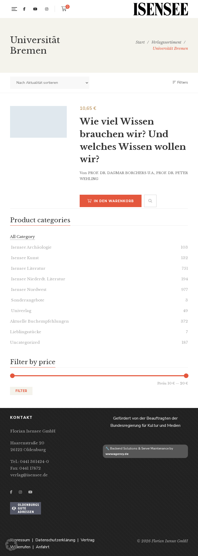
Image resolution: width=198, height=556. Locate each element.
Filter (21, 391)
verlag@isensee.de (29, 474)
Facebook (24, 9)
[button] (11, 544)
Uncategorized (25, 342)
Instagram (46, 9)
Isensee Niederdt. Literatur (37, 278)
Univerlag (20, 310)
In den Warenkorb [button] (114, 201)
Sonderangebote (27, 300)
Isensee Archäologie (31, 247)
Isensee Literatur (27, 268)
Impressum (20, 540)
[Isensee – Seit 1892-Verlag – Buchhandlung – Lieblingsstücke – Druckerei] (160, 9)
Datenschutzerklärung (55, 540)
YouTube (35, 9)
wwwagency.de (117, 454)
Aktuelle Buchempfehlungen (39, 321)
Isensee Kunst (24, 257)
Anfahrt (43, 547)
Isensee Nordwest (28, 289)
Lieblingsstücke (25, 331)
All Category (22, 236)
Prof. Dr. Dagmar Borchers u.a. (121, 173)
